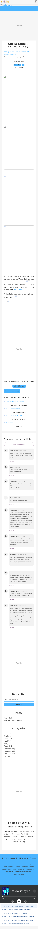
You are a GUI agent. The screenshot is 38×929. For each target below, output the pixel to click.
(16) (7, 744)
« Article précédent (11, 382)
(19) (7, 741)
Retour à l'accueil (19, 386)
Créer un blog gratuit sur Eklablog (11, 866)
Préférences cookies (19, 874)
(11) (10, 749)
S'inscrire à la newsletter (12, 391)
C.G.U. (14, 869)
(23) (8, 736)
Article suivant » (28, 382)
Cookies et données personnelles (23, 871)
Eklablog (33, 858)
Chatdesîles (22, 839)
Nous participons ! (10, 54)
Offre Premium (9, 871)
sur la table (17, 61)
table (22, 61)
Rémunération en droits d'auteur (26, 869)
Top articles (25, 866)
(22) (8, 739)
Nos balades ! (9, 718)
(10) (7, 756)
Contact (32, 866)
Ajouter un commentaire (19, 444)
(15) (8, 746)
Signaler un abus (6, 869)
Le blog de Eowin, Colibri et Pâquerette (17, 52)
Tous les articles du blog (13, 720)
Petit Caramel (18, 290)
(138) (8, 733)
